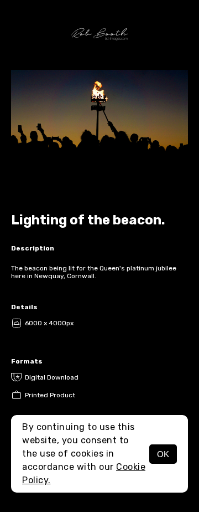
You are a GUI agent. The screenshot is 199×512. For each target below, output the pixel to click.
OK (163, 454)
